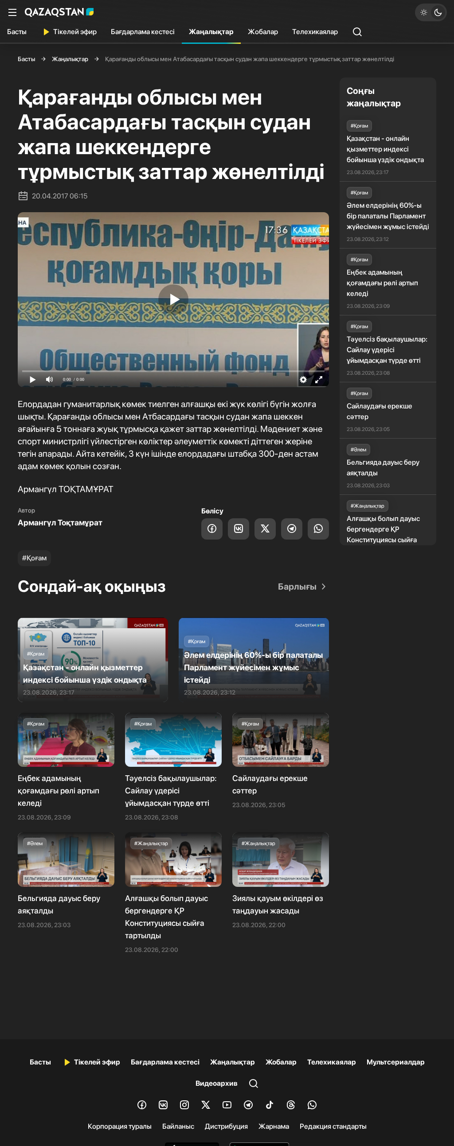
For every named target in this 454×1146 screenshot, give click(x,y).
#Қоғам (34, 558)
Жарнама (273, 1126)
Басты (17, 31)
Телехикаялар (315, 31)
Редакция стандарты (333, 1126)
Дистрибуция (226, 1126)
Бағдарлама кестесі (143, 31)
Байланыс (178, 1126)
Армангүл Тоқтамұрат (60, 522)
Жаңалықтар (211, 31)
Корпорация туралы (120, 1126)
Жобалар (263, 31)
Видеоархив (217, 1083)
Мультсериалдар (396, 1062)
